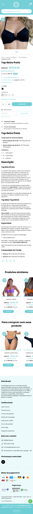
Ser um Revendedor (7, 424)
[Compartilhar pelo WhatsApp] (3, 261)
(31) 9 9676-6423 (9, 444)
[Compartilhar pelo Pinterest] (14, 261)
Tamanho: (4, 92)
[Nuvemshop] (6, 501)
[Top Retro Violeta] (17, 311)
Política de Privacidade (8, 417)
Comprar (8, 311)
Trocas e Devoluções (7, 414)
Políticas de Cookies (7, 420)
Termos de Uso (5, 410)
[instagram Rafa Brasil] (3, 462)
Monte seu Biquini (11, 57)
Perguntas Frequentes (7, 431)
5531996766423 (8, 440)
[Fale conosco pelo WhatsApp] (30, 501)
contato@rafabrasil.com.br (12, 447)
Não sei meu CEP (5, 117)
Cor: (4, 86)
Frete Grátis (4, 427)
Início (2, 57)
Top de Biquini (22, 57)
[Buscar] (30, 11)
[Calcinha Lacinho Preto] (17, 365)
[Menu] (3, 4)
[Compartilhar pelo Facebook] (6, 261)
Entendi (17, 511)
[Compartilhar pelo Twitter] (10, 261)
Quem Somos (5, 407)
